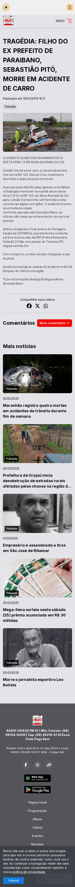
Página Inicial (37, 802)
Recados (37, 844)
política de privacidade (28, 872)
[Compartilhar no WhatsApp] (45, 306)
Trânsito (10, 106)
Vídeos (37, 827)
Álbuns (37, 819)
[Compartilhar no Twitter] (37, 306)
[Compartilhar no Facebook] (29, 306)
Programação (37, 811)
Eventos (37, 836)
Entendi (14, 880)
